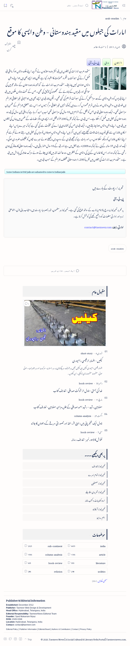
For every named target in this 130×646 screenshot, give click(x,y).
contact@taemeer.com (98, 226)
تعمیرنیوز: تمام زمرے (96, 474)
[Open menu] (124, 5)
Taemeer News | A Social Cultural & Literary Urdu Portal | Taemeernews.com (87, 639)
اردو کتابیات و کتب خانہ (95, 500)
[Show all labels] (99, 580)
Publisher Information (28, 629)
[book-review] (86, 382)
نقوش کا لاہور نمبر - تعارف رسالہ (86, 438)
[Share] (10, 46)
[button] (27, 303)
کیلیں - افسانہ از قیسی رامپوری (87, 360)
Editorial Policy (12, 629)
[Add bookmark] (19, 42)
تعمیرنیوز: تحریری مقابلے (95, 491)
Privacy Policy (86, 629)
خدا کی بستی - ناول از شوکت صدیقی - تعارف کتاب (77, 390)
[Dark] (12, 5)
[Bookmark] (5, 5)
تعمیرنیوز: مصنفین (98, 483)
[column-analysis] (82, 415)
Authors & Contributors (61, 629)
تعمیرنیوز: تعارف (98, 466)
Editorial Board (44, 629)
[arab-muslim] (117, 248)
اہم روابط (100, 517)
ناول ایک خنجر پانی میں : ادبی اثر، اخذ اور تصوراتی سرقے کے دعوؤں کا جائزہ (66, 422)
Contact (75, 629)
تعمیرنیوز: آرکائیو (99, 509)
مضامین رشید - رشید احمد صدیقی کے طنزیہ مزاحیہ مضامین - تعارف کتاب (68, 406)
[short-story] (86, 352)
